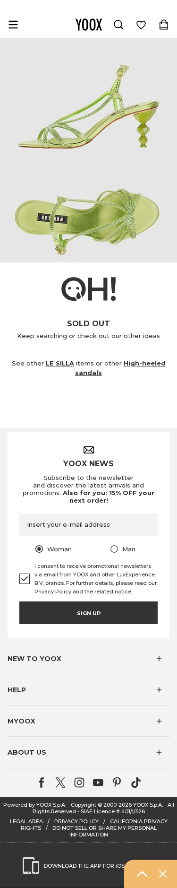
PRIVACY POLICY (76, 821)
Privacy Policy (52, 591)
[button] (88, 658)
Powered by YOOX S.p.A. (34, 804)
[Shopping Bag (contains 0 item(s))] (163, 24)
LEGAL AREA (26, 821)
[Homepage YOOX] (89, 24)
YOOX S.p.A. (148, 804)
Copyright (83, 804)
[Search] (118, 24)
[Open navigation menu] (13, 24)
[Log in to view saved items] (141, 24)
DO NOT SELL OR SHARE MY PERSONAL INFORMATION (104, 831)
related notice (112, 591)
